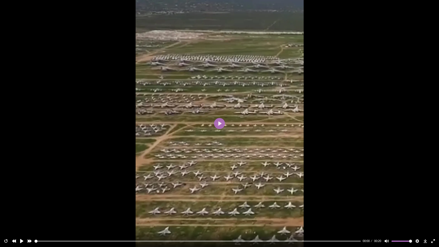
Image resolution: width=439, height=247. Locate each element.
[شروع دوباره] (6, 241)
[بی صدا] (386, 241)
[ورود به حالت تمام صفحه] (433, 241)
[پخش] (21, 241)
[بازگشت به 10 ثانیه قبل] (14, 241)
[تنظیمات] (417, 241)
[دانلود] (425, 241)
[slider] (198, 241)
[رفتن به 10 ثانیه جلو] (29, 241)
